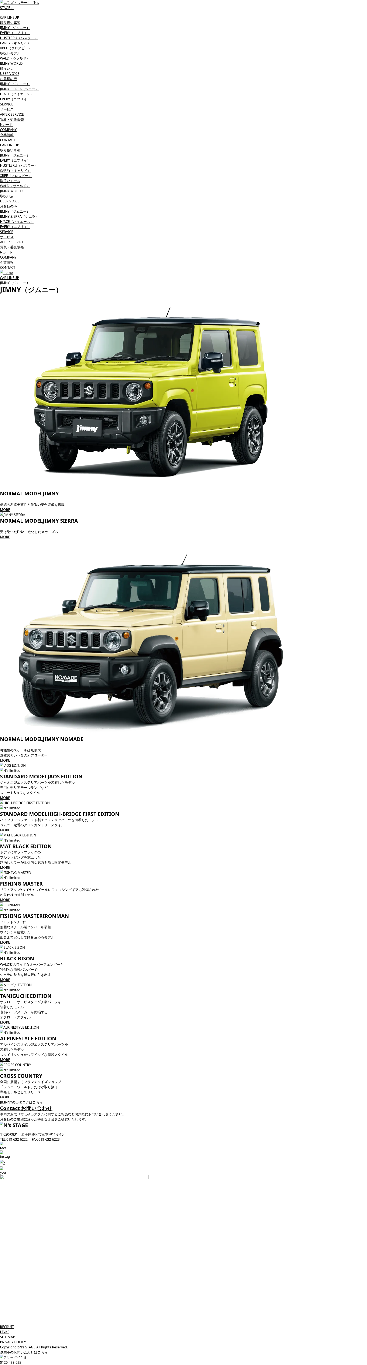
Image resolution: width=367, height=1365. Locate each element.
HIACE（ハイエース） (17, 94)
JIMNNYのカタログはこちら (21, 1102)
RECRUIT (7, 1326)
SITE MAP (7, 1337)
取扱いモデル (10, 53)
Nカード (6, 124)
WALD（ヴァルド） (15, 58)
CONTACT (7, 140)
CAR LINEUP (9, 277)
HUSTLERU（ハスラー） (19, 38)
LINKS (4, 1331)
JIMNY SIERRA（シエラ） (19, 89)
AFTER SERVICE (12, 114)
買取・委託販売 (12, 119)
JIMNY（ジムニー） (15, 27)
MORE (5, 509)
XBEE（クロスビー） (16, 48)
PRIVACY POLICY (13, 1342)
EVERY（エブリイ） (15, 32)
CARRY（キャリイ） (15, 43)
